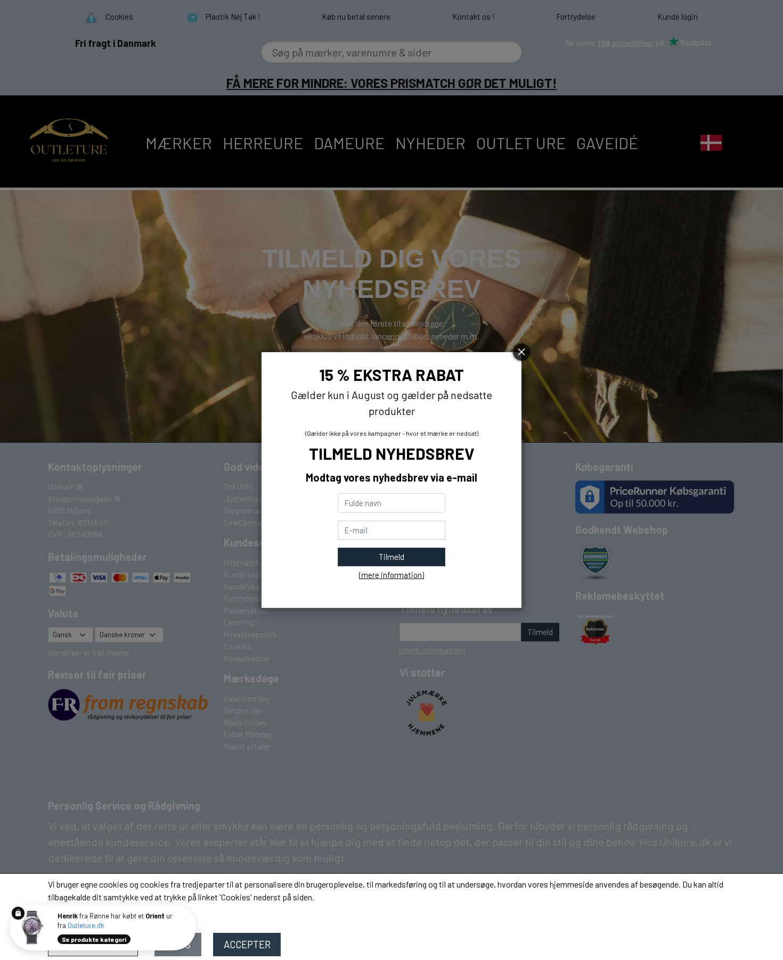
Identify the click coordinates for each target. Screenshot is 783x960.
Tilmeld (391, 557)
